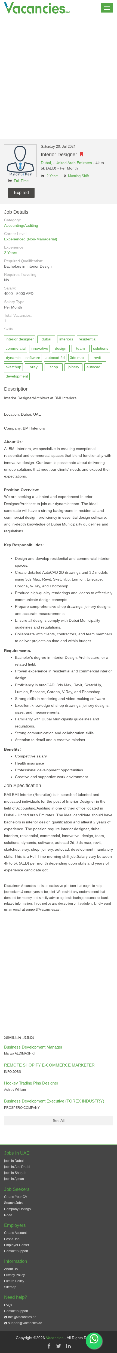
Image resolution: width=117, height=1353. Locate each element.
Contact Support (16, 1251)
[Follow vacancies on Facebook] (49, 1346)
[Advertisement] (58, 77)
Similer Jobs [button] (19, 1037)
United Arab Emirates (74, 163)
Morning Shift (78, 176)
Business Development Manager (33, 1047)
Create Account (15, 1233)
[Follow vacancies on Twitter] (58, 1346)
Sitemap (10, 1287)
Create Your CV (15, 1197)
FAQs (8, 1305)
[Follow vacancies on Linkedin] (68, 1346)
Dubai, (47, 163)
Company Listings (17, 1209)
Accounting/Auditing (21, 225)
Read (8, 1215)
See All (58, 1120)
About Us (11, 1269)
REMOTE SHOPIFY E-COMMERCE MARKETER (49, 1065)
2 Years (53, 176)
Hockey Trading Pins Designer (31, 1083)
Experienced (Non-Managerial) (30, 239)
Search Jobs (13, 1203)
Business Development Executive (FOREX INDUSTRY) (54, 1101)
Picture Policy (14, 1281)
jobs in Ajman (14, 1179)
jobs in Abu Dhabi (17, 1167)
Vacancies (55, 1338)
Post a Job (12, 1239)
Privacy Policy (14, 1275)
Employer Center (16, 1245)
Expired (21, 192)
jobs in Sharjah (15, 1173)
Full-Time (21, 181)
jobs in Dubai (14, 1161)
